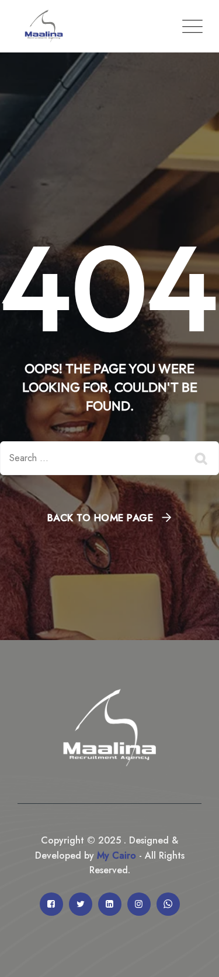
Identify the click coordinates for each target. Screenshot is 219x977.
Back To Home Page (100, 518)
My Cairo (115, 855)
